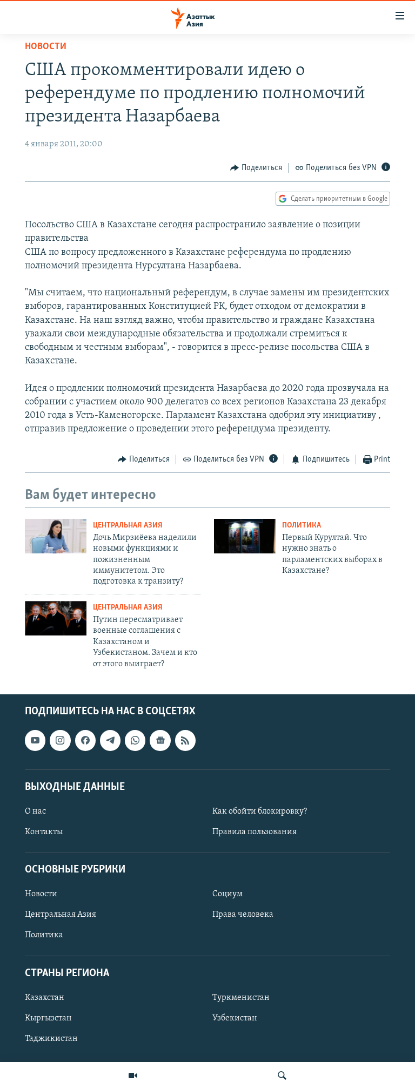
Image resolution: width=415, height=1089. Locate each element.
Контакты (44, 832)
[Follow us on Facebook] (85, 740)
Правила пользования (254, 832)
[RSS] (185, 740)
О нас (35, 811)
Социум (227, 894)
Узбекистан (234, 1018)
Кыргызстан (48, 1018)
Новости (45, 47)
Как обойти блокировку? (259, 811)
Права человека (242, 914)
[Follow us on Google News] (160, 740)
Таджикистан (51, 1038)
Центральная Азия (128, 526)
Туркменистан (241, 997)
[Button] (256, 168)
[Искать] (282, 1075)
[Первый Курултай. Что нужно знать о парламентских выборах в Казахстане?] (245, 536)
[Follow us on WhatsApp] (135, 740)
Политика (301, 526)
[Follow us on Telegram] (110, 740)
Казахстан (44, 997)
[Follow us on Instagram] (60, 740)
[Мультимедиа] (133, 1075)
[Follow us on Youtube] (35, 740)
